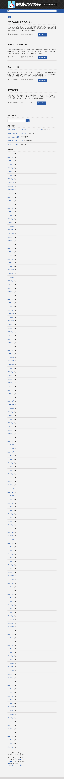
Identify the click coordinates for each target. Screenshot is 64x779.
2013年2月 (10, 743)
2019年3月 (10, 477)
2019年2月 (10, 481)
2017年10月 (10, 539)
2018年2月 (10, 525)
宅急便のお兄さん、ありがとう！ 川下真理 (24, 129)
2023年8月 (10, 284)
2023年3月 (10, 302)
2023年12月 (10, 270)
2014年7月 (10, 681)
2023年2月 (10, 306)
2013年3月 (10, 739)
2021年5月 (10, 383)
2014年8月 (10, 678)
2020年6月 (10, 423)
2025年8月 (10, 197)
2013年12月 (10, 707)
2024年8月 (10, 241)
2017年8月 (10, 546)
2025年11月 (10, 186)
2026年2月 (10, 175)
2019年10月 (10, 452)
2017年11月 (10, 536)
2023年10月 (10, 277)
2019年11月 (10, 448)
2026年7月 (10, 157)
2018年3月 (10, 521)
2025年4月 (10, 211)
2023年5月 (10, 295)
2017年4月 (10, 561)
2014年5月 (10, 689)
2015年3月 (10, 652)
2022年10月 (10, 321)
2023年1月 (10, 310)
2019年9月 (10, 455)
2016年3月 (10, 608)
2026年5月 (10, 164)
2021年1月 (10, 397)
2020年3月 (10, 434)
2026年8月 (10, 153)
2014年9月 (10, 674)
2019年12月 (10, 445)
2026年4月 (10, 168)
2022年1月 (10, 353)
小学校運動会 (13, 90)
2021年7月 (10, 375)
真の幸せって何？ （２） (15, 140)
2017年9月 (10, 543)
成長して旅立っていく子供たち (16, 133)
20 (11, 761)
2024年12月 (10, 226)
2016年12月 (10, 576)
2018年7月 (10, 506)
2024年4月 (10, 255)
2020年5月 (10, 426)
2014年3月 (10, 696)
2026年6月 (10, 160)
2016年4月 (10, 605)
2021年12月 (10, 357)
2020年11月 (10, 404)
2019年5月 (10, 470)
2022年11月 (10, 317)
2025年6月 (10, 204)
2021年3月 (10, 390)
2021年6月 (10, 379)
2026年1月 (10, 179)
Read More (42, 35)
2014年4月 (10, 692)
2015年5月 (10, 645)
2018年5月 (10, 514)
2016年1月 (10, 616)
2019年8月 (10, 459)
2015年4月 (10, 648)
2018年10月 (10, 496)
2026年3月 (10, 171)
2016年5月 (10, 601)
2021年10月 (10, 364)
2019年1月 (10, 485)
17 (20, 759)
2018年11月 (10, 492)
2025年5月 (10, 208)
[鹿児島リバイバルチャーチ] (27, 7)
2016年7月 (10, 594)
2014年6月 (10, 685)
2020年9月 (10, 412)
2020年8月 (10, 415)
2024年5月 (10, 252)
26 (9, 763)
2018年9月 (10, 499)
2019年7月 (10, 463)
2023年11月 (10, 273)
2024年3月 (10, 259)
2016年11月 (10, 579)
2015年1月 (10, 659)
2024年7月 (10, 244)
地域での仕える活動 (13, 137)
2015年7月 (10, 638)
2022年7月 (10, 332)
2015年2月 (10, 656)
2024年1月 (10, 266)
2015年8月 (10, 634)
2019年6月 (10, 466)
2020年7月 (10, 419)
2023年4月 (10, 299)
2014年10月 (10, 670)
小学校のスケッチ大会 (17, 44)
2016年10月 (10, 583)
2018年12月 (10, 488)
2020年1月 (10, 441)
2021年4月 (10, 386)
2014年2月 (10, 699)
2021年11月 (10, 361)
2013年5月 (10, 732)
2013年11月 (10, 710)
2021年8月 (10, 372)
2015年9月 (10, 630)
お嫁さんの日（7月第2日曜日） (20, 22)
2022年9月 (10, 324)
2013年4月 (10, 736)
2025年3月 (10, 215)
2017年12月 (10, 532)
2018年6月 (10, 510)
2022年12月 (10, 313)
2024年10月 (10, 233)
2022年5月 (10, 339)
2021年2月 (10, 394)
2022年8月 (10, 328)
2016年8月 (10, 590)
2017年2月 (10, 568)
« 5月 (11, 765)
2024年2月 (10, 262)
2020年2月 (10, 437)
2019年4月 (10, 474)
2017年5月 (10, 557)
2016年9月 (10, 587)
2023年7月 (10, 288)
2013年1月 (10, 747)
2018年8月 (10, 503)
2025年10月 (10, 190)
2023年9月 (10, 281)
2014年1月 (10, 703)
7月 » (20, 765)
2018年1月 (10, 528)
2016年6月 (10, 597)
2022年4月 (10, 343)
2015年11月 (10, 623)
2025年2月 (10, 219)
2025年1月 (10, 222)
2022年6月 (10, 335)
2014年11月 (10, 667)
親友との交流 (13, 67)
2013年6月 (10, 729)
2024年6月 (10, 248)
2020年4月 (10, 430)
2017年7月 (10, 550)
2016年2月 (10, 612)
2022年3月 (10, 346)
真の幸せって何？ (12, 144)
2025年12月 (10, 182)
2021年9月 (10, 368)
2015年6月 (10, 641)
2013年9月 (10, 718)
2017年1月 (10, 572)
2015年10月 (10, 627)
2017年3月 (10, 565)
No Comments (14, 34)
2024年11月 (10, 230)
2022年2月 (10, 350)
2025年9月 (10, 193)
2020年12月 (10, 401)
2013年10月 (10, 714)
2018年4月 (10, 517)
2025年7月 (10, 201)
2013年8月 (10, 721)
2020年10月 (10, 408)
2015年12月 (10, 619)
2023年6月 (10, 292)
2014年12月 (10, 663)
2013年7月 (10, 725)
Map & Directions (49, 4)
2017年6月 (10, 554)
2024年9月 (10, 237)
